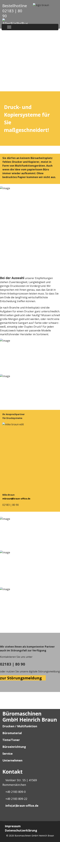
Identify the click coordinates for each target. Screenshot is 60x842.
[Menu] (9, 27)
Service (7, 753)
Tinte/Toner (11, 740)
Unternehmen (12, 760)
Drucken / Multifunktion (19, 726)
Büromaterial (12, 733)
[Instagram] (6, 817)
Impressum (13, 826)
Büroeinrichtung (14, 747)
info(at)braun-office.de (21, 805)
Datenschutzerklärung (21, 830)
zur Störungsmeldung (21, 678)
